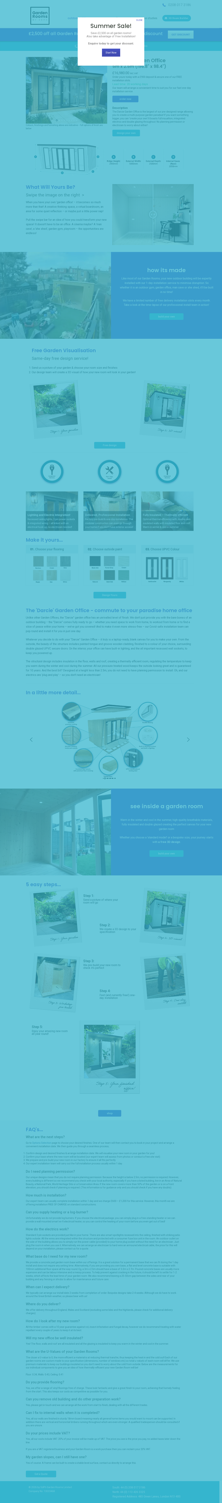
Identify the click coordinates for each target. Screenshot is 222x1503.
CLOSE (139, 20)
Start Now (111, 52)
